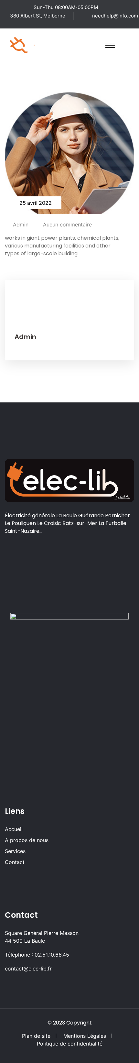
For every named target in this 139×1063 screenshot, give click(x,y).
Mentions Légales (84, 1036)
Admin (20, 224)
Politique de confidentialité (69, 1043)
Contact (15, 862)
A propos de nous (26, 840)
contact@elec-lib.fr (28, 968)
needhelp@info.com (115, 16)
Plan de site (36, 1036)
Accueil (14, 829)
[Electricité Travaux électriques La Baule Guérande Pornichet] (34, 44)
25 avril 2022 (35, 203)
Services (15, 851)
